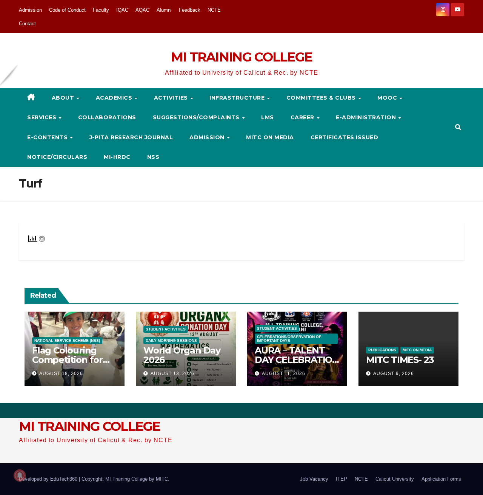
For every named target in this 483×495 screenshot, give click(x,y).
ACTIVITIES (172, 97)
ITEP (341, 479)
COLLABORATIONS (107, 117)
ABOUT (64, 97)
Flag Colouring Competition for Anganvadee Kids (70, 360)
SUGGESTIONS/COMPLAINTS (197, 117)
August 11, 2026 (283, 373)
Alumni (164, 10)
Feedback (189, 10)
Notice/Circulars (57, 157)
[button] (458, 127)
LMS (267, 117)
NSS (153, 157)
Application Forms (441, 479)
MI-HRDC (117, 157)
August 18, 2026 (61, 373)
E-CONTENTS (48, 137)
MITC (162, 479)
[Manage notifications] (20, 475)
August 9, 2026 (393, 373)
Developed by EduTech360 (49, 479)
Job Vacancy (314, 479)
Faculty (101, 10)
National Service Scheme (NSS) (67, 340)
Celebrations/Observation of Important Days (289, 339)
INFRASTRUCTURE (237, 97)
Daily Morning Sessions (171, 340)
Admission (30, 10)
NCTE (214, 10)
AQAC (142, 10)
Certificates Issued (344, 137)
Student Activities (166, 329)
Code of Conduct (67, 10)
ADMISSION (207, 137)
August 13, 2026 (172, 373)
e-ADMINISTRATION (367, 117)
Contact (27, 23)
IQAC (122, 10)
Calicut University (394, 479)
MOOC (388, 97)
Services (42, 117)
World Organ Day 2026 (181, 355)
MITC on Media (270, 137)
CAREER (303, 117)
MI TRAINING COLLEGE (241, 57)
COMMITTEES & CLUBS (322, 97)
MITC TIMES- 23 (400, 359)
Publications (382, 350)
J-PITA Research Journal (131, 137)
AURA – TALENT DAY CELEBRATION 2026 (297, 360)
